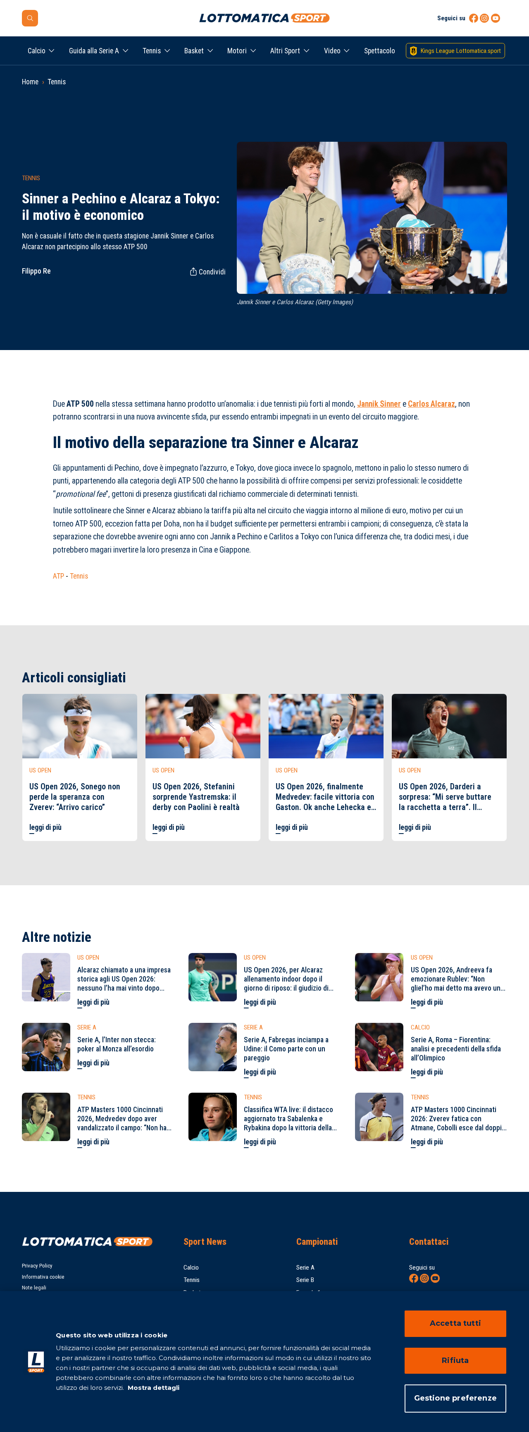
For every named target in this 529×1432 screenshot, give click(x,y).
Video (332, 51)
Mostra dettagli (152, 1387)
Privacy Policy (37, 1266)
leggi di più (45, 827)
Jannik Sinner (379, 404)
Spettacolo (379, 51)
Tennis (152, 51)
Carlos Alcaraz (431, 404)
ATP (58, 576)
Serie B (305, 1280)
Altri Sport (285, 51)
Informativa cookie (43, 1277)
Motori (237, 51)
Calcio (36, 51)
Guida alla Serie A (94, 51)
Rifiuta (455, 1360)
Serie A (305, 1267)
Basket (194, 51)
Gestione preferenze (455, 1398)
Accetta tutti (455, 1323)
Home (30, 82)
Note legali (34, 1287)
